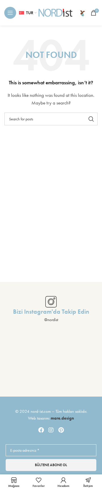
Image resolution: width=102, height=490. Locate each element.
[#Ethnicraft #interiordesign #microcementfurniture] (17, 363)
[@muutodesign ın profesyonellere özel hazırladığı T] (85, 363)
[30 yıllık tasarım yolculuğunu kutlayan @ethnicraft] (51, 363)
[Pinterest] (61, 430)
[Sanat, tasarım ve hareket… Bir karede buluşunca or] (17, 344)
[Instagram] (51, 430)
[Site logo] (56, 12)
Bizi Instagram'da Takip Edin (51, 311)
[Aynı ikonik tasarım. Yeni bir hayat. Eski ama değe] (17, 383)
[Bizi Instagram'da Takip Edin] (51, 301)
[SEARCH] (91, 118)
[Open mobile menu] (10, 12)
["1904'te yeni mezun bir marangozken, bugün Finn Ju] (51, 344)
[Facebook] (41, 430)
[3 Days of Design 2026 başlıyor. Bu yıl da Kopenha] (51, 383)
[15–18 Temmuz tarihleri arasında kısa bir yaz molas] (85, 344)
